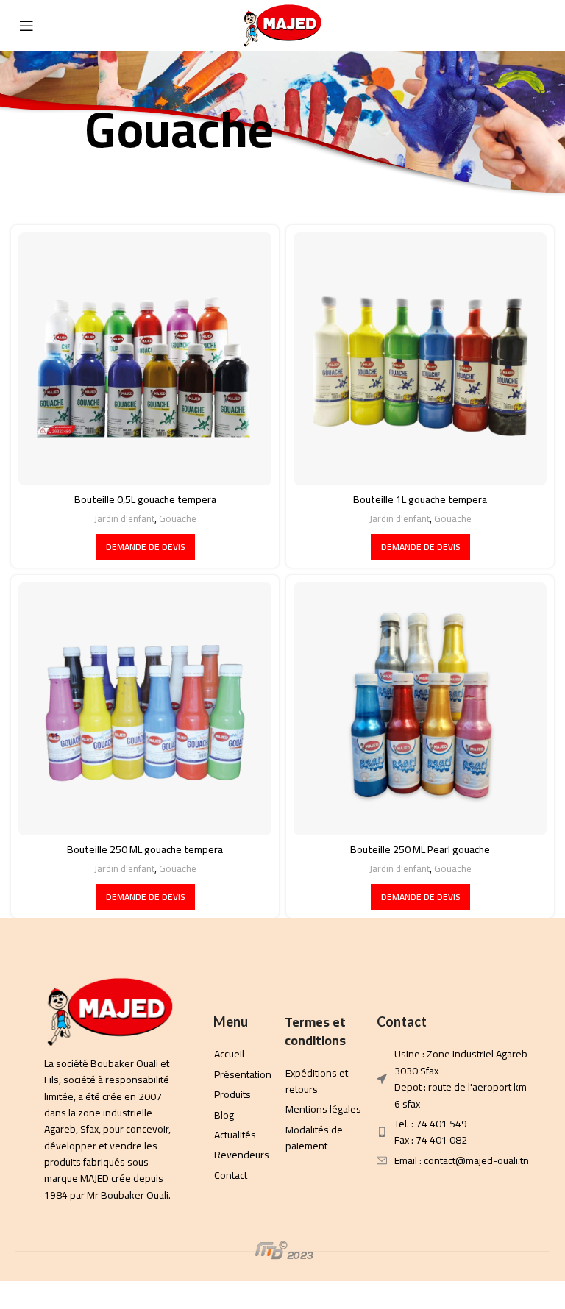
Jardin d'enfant (124, 519)
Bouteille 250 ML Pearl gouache (420, 849)
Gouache (177, 519)
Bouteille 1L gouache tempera (420, 499)
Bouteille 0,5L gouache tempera (145, 499)
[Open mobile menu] (26, 25)
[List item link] (105, 1129)
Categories (350, 175)
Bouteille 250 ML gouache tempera (145, 849)
